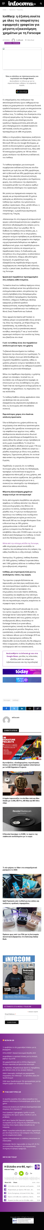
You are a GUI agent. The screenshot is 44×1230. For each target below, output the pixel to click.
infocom (20, 40)
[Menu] (3, 3)
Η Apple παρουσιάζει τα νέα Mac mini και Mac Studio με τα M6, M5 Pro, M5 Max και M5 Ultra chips (21, 800)
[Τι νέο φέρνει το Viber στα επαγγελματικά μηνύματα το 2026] (22, 852)
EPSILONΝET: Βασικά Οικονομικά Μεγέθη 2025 (19, 1053)
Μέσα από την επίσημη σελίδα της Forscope (20, 543)
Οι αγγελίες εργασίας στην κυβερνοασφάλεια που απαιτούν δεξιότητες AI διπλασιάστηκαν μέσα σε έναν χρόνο (21, 1101)
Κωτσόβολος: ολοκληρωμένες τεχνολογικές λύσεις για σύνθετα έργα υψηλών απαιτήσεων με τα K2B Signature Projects (21, 765)
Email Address (10, 1014)
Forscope (7, 700)
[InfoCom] (22, 3)
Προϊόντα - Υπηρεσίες (12, 43)
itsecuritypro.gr (13, 1092)
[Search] (41, 3)
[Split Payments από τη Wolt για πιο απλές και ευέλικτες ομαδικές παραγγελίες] (22, 886)
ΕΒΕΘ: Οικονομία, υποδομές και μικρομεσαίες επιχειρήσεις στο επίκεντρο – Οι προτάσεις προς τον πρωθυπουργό (21, 1075)
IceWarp (15, 700)
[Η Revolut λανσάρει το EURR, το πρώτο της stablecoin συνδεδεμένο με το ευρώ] (22, 819)
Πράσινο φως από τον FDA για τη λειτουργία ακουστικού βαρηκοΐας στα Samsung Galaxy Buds (21, 936)
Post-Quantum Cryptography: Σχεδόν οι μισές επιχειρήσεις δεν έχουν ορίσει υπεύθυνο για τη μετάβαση (19, 1114)
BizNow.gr (9, 1040)
